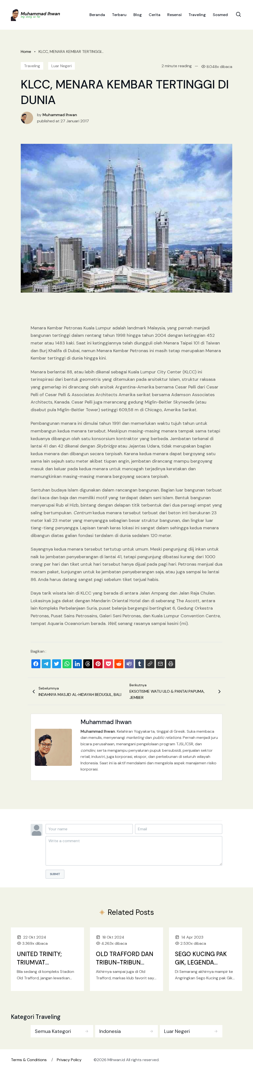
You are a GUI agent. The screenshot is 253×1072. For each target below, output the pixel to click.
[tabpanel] (126, 1030)
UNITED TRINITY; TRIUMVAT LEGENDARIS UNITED (46, 962)
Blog (137, 14)
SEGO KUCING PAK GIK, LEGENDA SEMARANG (201, 962)
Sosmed (220, 14)
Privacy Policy (69, 1059)
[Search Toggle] (238, 14)
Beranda (97, 14)
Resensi (174, 14)
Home (26, 51)
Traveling (197, 14)
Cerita (154, 14)
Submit (55, 874)
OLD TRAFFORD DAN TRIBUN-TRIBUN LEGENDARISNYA (124, 962)
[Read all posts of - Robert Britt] (27, 117)
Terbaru (119, 14)
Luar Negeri (61, 65)
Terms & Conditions (29, 1059)
